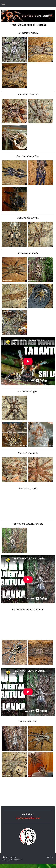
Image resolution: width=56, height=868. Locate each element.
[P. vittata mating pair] (40, 765)
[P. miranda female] (14, 234)
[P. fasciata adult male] (14, 76)
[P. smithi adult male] (40, 492)
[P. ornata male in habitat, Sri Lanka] (40, 296)
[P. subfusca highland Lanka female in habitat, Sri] (14, 613)
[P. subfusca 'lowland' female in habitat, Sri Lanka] (14, 540)
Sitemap (13, 858)
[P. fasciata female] (40, 49)
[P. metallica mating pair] (14, 199)
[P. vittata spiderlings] (14, 778)
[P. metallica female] (14, 173)
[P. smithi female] (14, 492)
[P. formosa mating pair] (14, 137)
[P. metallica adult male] (40, 173)
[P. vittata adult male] (14, 765)
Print (7, 858)
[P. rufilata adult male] (40, 470)
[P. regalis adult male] (40, 395)
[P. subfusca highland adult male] (40, 652)
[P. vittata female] (40, 738)
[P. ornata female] (14, 270)
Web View (49, 857)
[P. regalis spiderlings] (40, 434)
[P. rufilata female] (14, 470)
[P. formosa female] (14, 111)
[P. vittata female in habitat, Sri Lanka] (14, 738)
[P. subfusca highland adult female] (14, 652)
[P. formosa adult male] (40, 111)
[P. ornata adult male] (14, 296)
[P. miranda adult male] (40, 234)
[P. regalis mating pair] (14, 434)
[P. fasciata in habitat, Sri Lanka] (14, 49)
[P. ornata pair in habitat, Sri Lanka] (14, 322)
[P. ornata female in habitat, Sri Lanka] (40, 270)
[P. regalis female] (14, 408)
